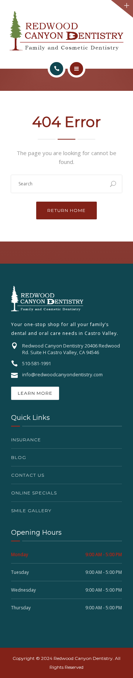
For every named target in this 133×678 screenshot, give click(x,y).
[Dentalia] (66, 31)
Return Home (66, 210)
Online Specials (34, 493)
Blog (18, 457)
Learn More (35, 393)
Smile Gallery (31, 510)
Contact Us (27, 475)
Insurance (26, 439)
